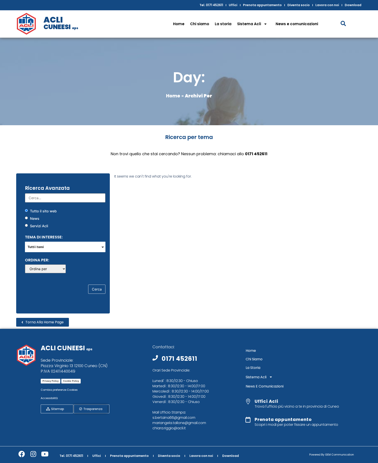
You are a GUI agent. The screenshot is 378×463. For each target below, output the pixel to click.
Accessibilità (49, 398)
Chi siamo (199, 23)
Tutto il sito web (43, 211)
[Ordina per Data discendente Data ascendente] (45, 268)
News (34, 218)
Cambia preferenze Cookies (59, 390)
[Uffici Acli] (248, 401)
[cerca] (65, 197)
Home (178, 23)
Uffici (233, 5)
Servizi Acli (39, 226)
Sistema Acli (249, 23)
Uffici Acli (266, 401)
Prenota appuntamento (262, 5)
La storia (223, 23)
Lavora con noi (327, 5)
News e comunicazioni (297, 23)
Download (353, 5)
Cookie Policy (71, 380)
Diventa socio (298, 5)
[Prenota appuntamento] (248, 420)
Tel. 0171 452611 (211, 5)
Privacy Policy (50, 380)
